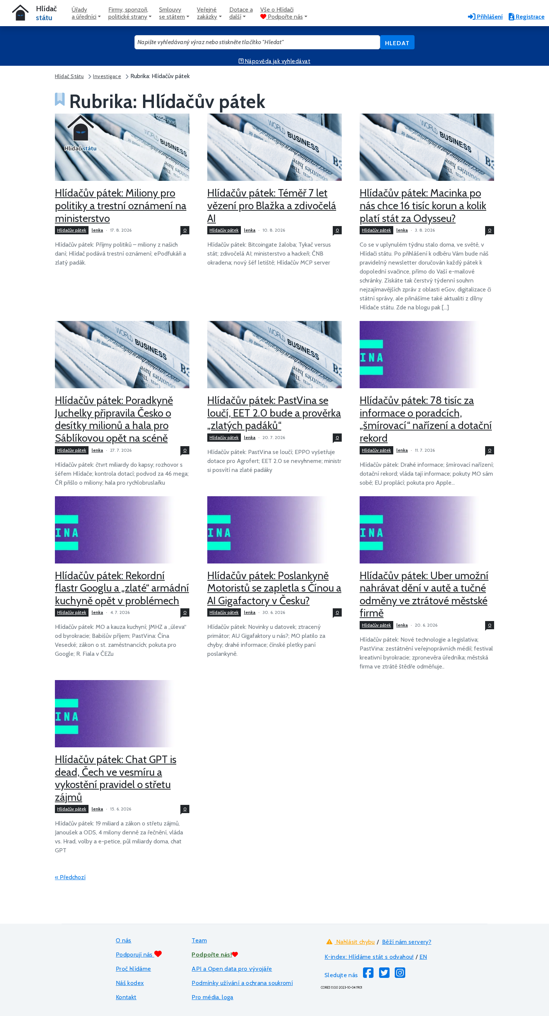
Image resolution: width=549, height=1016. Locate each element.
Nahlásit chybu (354, 941)
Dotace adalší (241, 13)
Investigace (107, 76)
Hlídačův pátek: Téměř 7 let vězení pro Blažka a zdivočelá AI (271, 205)
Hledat (397, 43)
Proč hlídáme (133, 968)
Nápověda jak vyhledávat (277, 61)
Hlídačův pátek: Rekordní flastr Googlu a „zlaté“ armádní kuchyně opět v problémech (122, 588)
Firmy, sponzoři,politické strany (128, 13)
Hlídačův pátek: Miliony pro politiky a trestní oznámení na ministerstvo (120, 205)
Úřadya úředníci (84, 13)
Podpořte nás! (212, 954)
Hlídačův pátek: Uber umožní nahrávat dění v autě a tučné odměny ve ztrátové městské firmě (424, 594)
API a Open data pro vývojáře (232, 968)
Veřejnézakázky (207, 13)
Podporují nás (135, 954)
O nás (123, 940)
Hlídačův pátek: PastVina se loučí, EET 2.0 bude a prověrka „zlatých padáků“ (274, 413)
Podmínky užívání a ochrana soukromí (242, 982)
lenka (97, 230)
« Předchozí (70, 877)
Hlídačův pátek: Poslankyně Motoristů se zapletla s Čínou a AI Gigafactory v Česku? (274, 588)
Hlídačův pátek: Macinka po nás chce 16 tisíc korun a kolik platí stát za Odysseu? (423, 205)
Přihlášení (489, 16)
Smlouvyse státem (172, 13)
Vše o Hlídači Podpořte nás (281, 13)
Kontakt (126, 997)
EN (423, 956)
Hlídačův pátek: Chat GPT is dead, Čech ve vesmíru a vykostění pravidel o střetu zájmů (115, 778)
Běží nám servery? (406, 941)
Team (199, 940)
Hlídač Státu (69, 76)
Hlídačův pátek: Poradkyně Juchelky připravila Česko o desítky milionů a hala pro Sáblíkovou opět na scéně (114, 419)
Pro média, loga (212, 997)
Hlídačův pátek (71, 230)
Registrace (529, 16)
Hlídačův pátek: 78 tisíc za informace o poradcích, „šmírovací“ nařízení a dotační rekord (426, 419)
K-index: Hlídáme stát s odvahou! (369, 956)
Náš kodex (130, 982)
